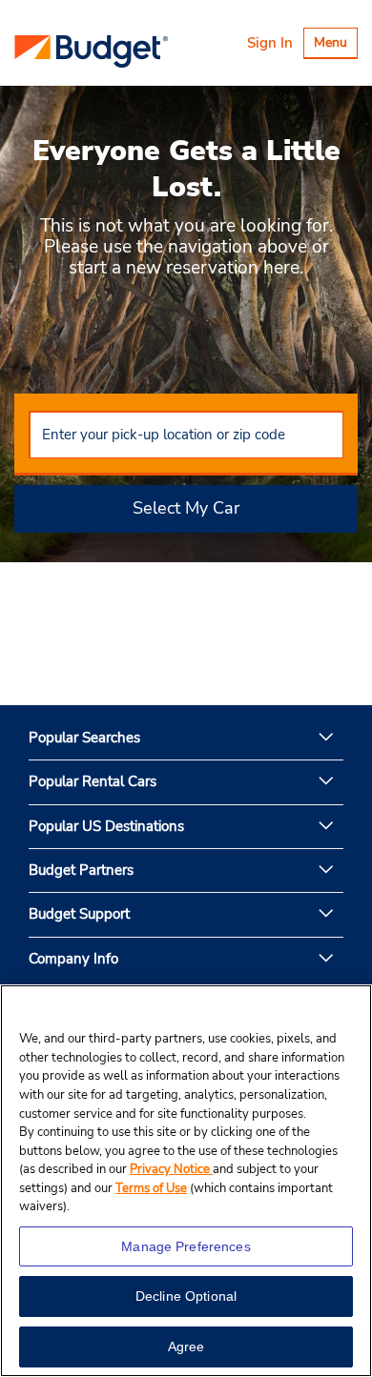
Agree (186, 1346)
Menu (335, 45)
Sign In (270, 42)
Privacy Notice (171, 1169)
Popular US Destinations (106, 826)
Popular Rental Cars (92, 781)
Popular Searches (84, 737)
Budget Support (79, 913)
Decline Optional (186, 1296)
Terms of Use (151, 1188)
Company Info (73, 958)
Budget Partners (81, 870)
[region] (186, 1180)
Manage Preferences (186, 1246)
